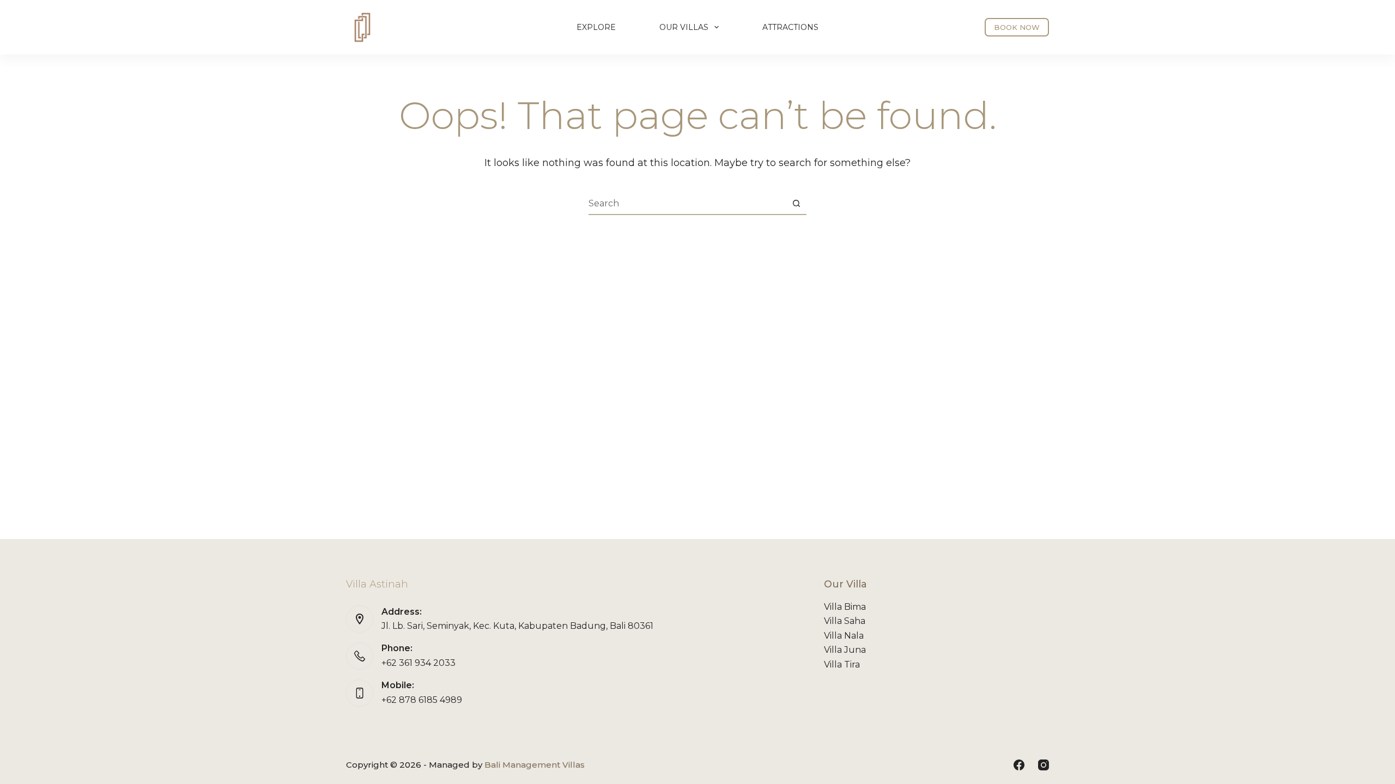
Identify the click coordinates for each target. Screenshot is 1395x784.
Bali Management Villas (534, 764)
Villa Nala (844, 635)
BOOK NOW (1017, 27)
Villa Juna (845, 650)
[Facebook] (1019, 764)
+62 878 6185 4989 (421, 700)
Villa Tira (842, 664)
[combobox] (687, 204)
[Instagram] (1043, 764)
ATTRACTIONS (790, 27)
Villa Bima (845, 607)
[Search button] (796, 203)
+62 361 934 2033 (418, 663)
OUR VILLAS (683, 27)
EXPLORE (596, 27)
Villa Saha (844, 621)
